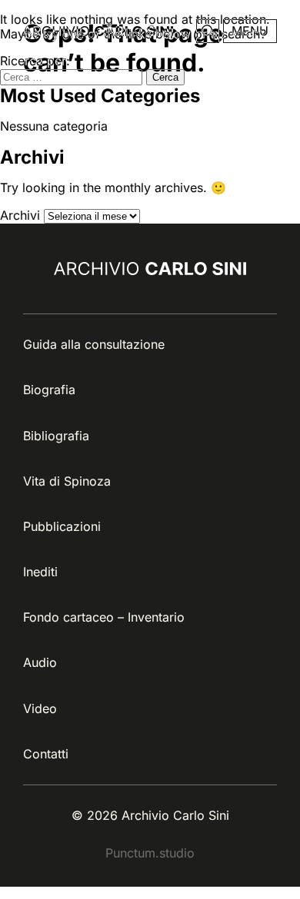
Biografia (49, 389)
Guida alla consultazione (94, 344)
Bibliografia (56, 435)
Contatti (45, 753)
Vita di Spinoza (67, 481)
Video (40, 708)
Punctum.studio (150, 853)
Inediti (40, 571)
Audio (40, 662)
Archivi (20, 215)
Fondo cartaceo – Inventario (104, 617)
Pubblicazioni (62, 526)
